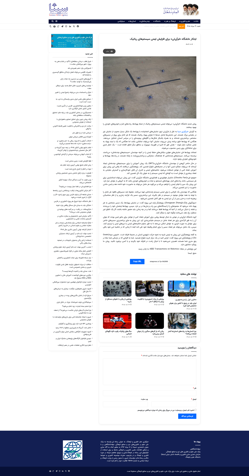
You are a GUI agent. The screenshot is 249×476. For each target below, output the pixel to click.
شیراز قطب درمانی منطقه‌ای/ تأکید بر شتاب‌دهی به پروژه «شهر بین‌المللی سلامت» (73, 63)
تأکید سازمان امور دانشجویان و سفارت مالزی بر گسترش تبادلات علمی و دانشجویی (74, 217)
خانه (196, 21)
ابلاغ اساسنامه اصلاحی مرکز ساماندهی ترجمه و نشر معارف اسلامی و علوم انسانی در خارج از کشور (73, 224)
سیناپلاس (121, 21)
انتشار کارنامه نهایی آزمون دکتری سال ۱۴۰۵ (75, 229)
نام (194, 388)
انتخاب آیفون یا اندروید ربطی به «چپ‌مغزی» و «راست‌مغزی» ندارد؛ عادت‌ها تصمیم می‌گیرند (74, 142)
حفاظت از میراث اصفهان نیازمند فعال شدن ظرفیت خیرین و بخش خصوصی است (73, 266)
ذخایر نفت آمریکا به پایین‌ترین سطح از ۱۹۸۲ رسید (73, 327)
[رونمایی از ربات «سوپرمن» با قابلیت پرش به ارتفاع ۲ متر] (149, 289)
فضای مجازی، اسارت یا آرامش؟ (165, 26)
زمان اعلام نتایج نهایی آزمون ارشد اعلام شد (75, 165)
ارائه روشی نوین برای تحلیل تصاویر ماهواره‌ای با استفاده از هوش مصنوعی (74, 120)
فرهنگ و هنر (171, 21)
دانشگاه (158, 21)
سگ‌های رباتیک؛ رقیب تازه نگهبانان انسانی (118, 332)
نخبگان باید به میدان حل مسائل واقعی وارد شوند (73, 205)
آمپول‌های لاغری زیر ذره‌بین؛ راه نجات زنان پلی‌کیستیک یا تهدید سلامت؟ (75, 80)
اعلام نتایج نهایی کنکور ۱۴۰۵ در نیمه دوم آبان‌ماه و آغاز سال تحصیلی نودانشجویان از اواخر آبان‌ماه (73, 149)
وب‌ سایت (144, 399)
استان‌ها (133, 21)
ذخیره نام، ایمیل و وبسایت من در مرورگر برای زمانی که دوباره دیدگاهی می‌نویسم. (165, 410)
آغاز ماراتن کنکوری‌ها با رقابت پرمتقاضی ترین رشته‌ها (72, 190)
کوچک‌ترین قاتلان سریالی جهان (80, 136)
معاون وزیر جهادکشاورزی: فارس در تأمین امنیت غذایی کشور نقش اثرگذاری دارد (74, 107)
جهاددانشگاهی (195, 449)
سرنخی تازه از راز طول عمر (81, 132)
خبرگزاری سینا (182, 131)
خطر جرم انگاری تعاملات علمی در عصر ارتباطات (74, 345)
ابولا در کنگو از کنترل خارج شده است (78, 169)
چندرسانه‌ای (145, 21)
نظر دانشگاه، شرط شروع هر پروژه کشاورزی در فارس (72, 201)
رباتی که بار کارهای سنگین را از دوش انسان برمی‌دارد (150, 332)
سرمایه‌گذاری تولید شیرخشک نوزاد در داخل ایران (74, 302)
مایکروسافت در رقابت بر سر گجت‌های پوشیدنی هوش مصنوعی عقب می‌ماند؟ (74, 210)
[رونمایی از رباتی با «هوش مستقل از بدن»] (117, 289)
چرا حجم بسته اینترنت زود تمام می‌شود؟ (76, 306)
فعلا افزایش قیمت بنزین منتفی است (78, 161)
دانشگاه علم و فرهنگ (192, 457)
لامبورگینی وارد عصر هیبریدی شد (79, 68)
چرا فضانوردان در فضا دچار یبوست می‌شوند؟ (75, 186)
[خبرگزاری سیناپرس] (179, 9)
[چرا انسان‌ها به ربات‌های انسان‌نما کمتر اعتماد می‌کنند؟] (182, 321)
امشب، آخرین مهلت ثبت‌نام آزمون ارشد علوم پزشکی (72, 247)
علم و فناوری (185, 21)
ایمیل (193, 399)
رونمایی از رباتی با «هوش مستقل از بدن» (118, 300)
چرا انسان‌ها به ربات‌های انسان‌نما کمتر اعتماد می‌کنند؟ (182, 332)
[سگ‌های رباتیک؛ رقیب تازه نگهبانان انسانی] (117, 321)
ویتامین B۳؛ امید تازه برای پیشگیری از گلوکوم (75, 323)
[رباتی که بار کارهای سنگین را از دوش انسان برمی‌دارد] (149, 321)
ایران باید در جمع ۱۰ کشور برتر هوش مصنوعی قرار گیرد (182, 302)
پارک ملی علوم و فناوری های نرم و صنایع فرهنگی (183, 451)
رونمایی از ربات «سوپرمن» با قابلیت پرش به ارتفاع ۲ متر (150, 300)
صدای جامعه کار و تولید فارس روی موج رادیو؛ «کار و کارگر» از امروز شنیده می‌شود (72, 196)
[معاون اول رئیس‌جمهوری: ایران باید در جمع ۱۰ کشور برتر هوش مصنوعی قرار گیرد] (182, 289)
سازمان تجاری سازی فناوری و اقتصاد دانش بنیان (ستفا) (180, 454)
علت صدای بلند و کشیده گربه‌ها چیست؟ (76, 271)
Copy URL (137, 261)
